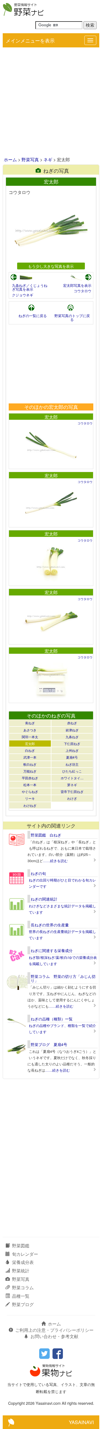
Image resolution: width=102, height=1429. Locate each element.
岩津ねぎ (72, 730)
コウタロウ (82, 290)
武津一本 (29, 757)
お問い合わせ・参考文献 (54, 1336)
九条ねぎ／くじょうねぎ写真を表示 (29, 287)
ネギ (48, 159)
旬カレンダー (25, 1254)
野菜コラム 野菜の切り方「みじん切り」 (63, 978)
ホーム (10, 159)
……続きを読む (55, 860)
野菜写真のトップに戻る (72, 317)
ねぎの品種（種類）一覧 (52, 1018)
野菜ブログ (23, 1304)
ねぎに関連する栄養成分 (52, 950)
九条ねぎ (72, 736)
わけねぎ (29, 805)
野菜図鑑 (20, 1245)
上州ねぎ (72, 750)
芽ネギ (72, 784)
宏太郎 (51, 417)
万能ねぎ (29, 771)
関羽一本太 (30, 736)
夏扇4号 (72, 757)
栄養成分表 (23, 1262)
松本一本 (29, 784)
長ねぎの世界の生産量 (50, 925)
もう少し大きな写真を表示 (51, 266)
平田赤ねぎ (30, 778)
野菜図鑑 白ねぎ (46, 835)
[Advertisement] (51, 102)
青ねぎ (30, 722)
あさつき (29, 730)
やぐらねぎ (30, 791)
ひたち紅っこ (72, 771)
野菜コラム (23, 1287)
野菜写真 (30, 159)
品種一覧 (20, 1296)
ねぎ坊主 (72, 764)
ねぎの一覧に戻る (32, 315)
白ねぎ (30, 750)
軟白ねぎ (29, 764)
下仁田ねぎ (72, 743)
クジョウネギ (22, 294)
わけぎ (72, 798)
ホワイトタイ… (72, 778)
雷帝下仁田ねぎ (72, 791)
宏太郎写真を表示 (77, 285)
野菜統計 (20, 1270)
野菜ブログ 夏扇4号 (49, 1044)
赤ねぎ (72, 722)
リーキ (30, 798)
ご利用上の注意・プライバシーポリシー (54, 1330)
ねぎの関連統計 (44, 899)
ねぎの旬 (38, 873)
